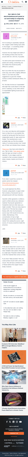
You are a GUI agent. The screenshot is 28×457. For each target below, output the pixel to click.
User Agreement (22, 453)
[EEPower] (19, 443)
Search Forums (10, 28)
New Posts (19, 28)
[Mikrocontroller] (18, 446)
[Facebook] (6, 422)
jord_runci (9, 24)
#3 (25, 171)
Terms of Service (13, 453)
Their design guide (18, 151)
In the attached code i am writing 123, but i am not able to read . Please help (13, 309)
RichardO (14, 238)
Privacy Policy (5, 453)
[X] (10, 422)
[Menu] (2, 2)
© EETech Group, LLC (10, 455)
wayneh (13, 123)
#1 (25, 34)
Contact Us (14, 433)
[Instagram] (17, 422)
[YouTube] (20, 422)
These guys (5, 149)
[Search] (22, 2)
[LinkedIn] (13, 422)
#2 (25, 123)
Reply (24, 117)
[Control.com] (9, 443)
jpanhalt (13, 171)
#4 (25, 239)
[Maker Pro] (7, 446)
